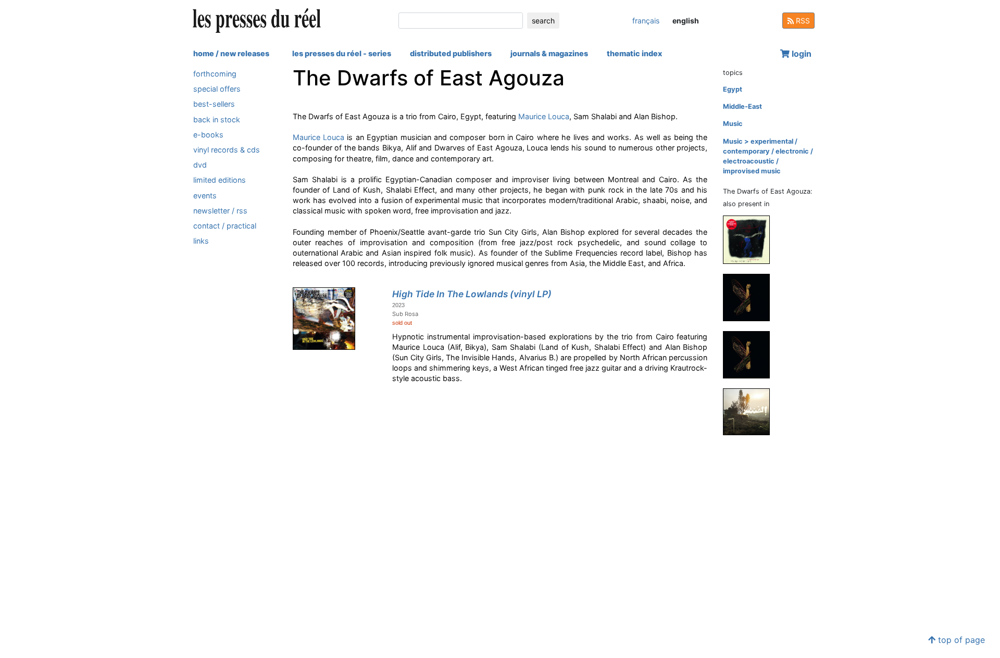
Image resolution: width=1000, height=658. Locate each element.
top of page (960, 640)
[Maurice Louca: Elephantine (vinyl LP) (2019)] (750, 411)
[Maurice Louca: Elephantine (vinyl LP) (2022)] (750, 354)
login (800, 53)
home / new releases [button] (231, 53)
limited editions (219, 179)
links (201, 240)
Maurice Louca (543, 116)
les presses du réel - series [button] (341, 53)
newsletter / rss (220, 210)
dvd (200, 164)
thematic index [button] (634, 53)
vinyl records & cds (226, 149)
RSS (802, 20)
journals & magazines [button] (549, 53)
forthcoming (214, 73)
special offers (217, 88)
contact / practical (224, 225)
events (205, 195)
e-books (208, 134)
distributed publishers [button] (451, 53)
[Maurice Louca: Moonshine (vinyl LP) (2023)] (750, 239)
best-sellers (214, 103)
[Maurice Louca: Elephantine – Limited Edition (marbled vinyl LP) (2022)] (750, 297)
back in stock (216, 119)
